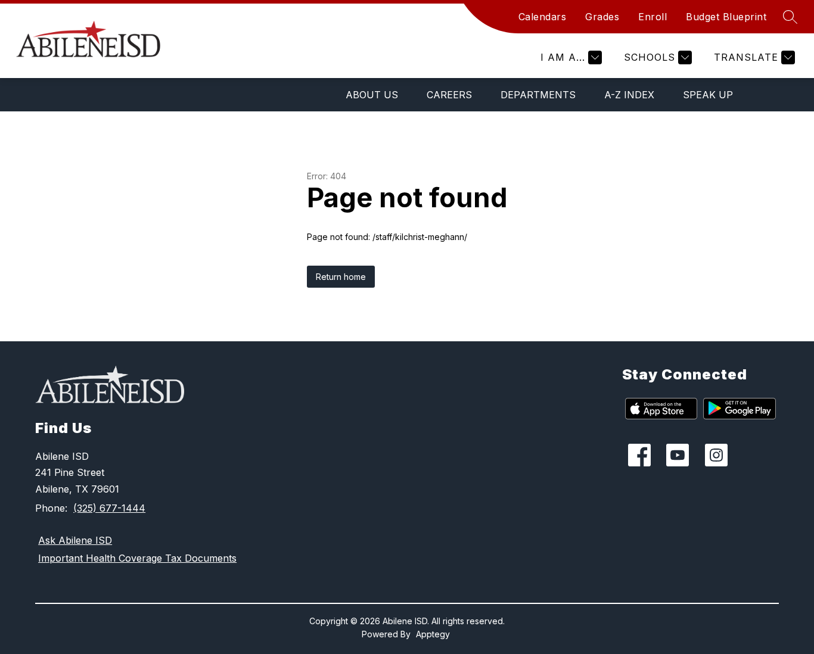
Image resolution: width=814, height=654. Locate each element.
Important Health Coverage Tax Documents (137, 558)
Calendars (542, 17)
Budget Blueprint (726, 17)
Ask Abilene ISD (75, 540)
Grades (602, 17)
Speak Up (708, 95)
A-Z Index (629, 95)
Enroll (652, 17)
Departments (538, 95)
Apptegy (433, 634)
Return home (341, 277)
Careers (449, 95)
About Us (372, 95)
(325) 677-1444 (109, 508)
